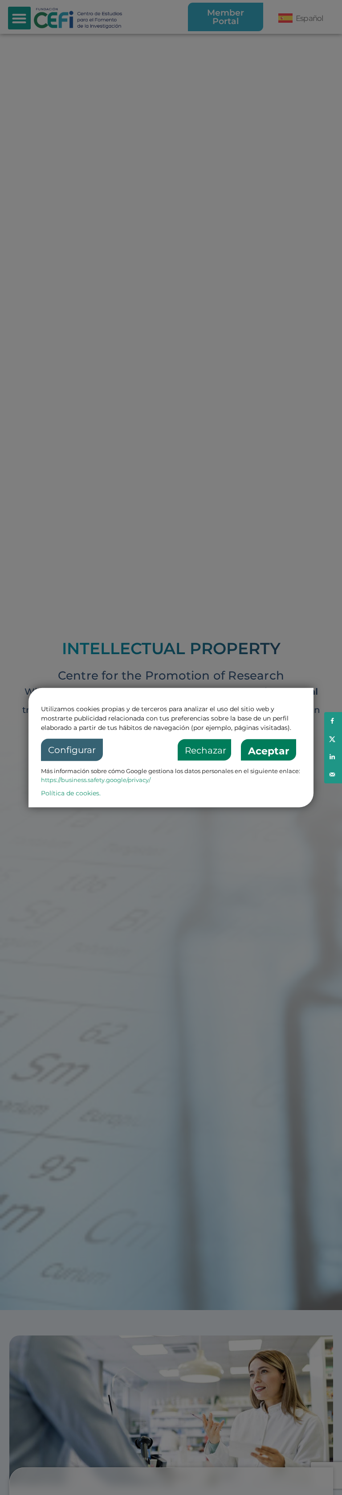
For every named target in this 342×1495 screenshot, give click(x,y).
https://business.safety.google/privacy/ (96, 779)
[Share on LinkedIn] (333, 757)
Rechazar (205, 750)
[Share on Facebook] (333, 721)
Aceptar (268, 751)
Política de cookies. (71, 793)
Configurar (72, 750)
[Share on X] (333, 739)
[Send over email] (333, 774)
